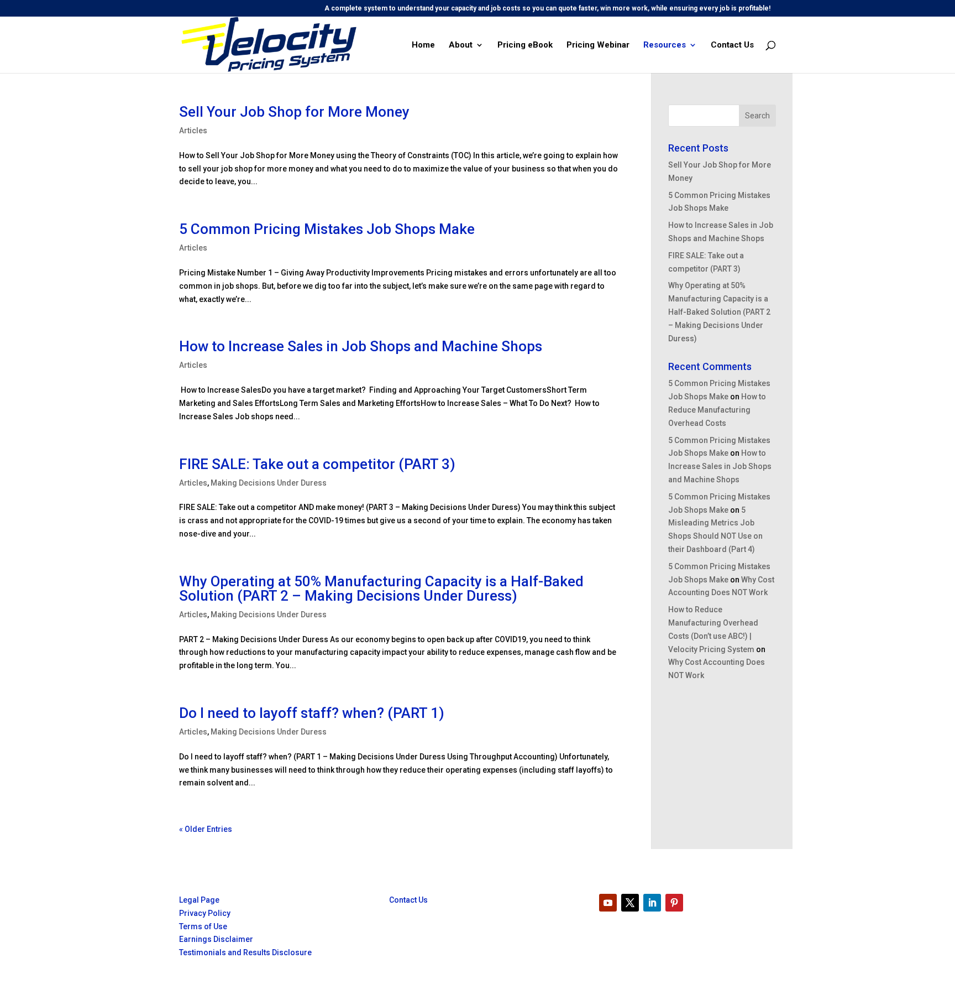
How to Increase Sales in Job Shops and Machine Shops (360, 346)
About (461, 45)
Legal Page (199, 899)
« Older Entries (205, 829)
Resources (664, 45)
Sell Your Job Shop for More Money (294, 111)
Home (423, 45)
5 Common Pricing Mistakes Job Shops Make (327, 229)
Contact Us (732, 45)
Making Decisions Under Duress (269, 482)
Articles (193, 130)
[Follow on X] (630, 903)
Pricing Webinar (597, 45)
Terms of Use (203, 926)
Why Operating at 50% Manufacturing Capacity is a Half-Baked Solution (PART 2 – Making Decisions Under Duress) (381, 588)
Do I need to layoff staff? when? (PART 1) (311, 713)
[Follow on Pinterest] (674, 903)
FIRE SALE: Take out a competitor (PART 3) (317, 464)
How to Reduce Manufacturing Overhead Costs (717, 410)
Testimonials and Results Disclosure (245, 952)
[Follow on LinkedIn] (652, 903)
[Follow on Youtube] (608, 903)
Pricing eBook (525, 45)
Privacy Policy (204, 913)
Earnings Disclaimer (216, 939)
